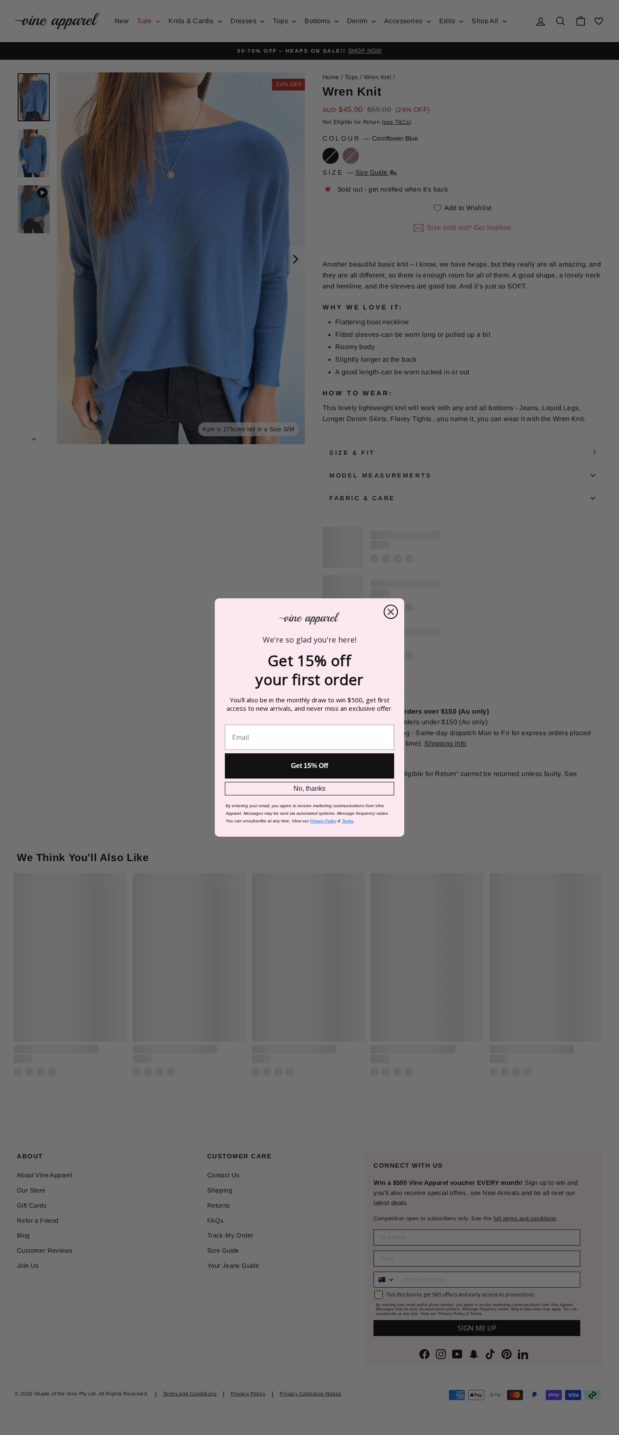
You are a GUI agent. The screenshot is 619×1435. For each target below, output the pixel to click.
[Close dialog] (391, 612)
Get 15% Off (309, 765)
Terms (347, 821)
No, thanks (309, 788)
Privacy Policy (323, 821)
